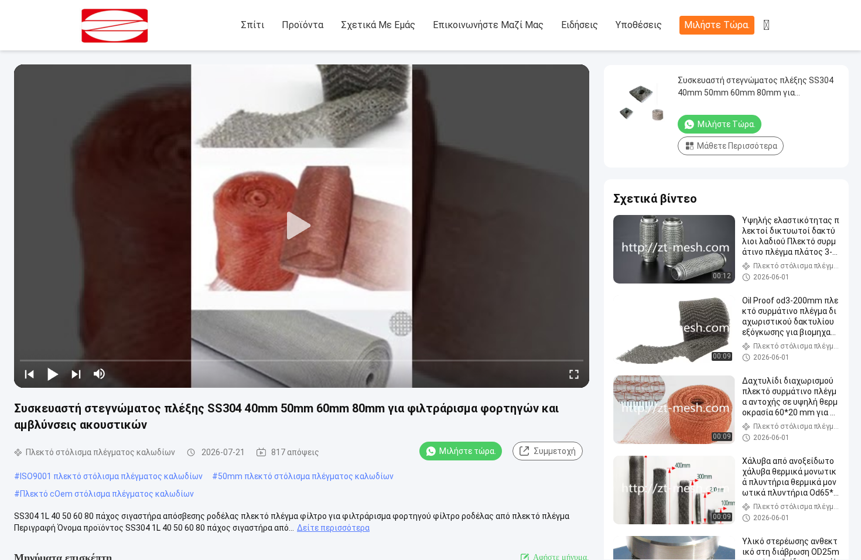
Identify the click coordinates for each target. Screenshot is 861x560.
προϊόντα (302, 24)
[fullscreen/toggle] (574, 374)
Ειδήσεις (579, 24)
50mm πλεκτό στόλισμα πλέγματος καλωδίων (306, 476)
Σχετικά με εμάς (378, 24)
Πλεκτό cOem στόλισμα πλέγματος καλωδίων (107, 493)
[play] (301, 226)
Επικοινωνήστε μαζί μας (488, 24)
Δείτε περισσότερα (333, 527)
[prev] (29, 374)
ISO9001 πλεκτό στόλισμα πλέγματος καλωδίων (111, 476)
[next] (76, 374)
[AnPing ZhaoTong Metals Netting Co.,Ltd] (143, 25)
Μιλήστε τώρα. (717, 24)
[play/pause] (52, 374)
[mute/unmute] (99, 374)
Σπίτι (252, 24)
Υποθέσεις (639, 24)
